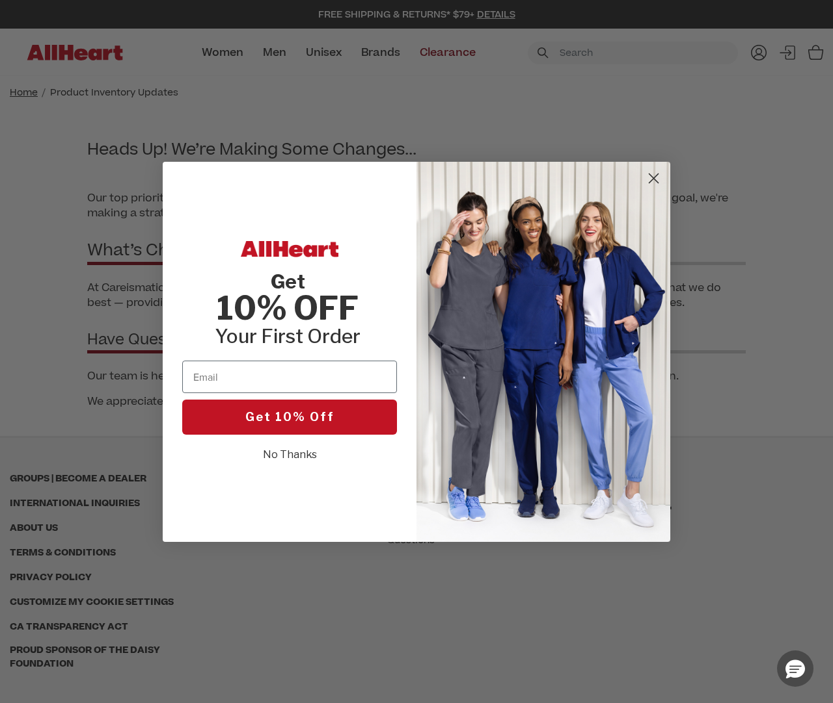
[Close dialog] (653, 178)
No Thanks (290, 454)
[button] (795, 668)
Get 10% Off (290, 417)
